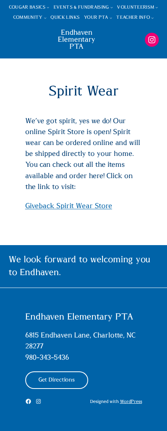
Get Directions (56, 380)
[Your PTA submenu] (111, 17)
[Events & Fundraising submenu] (111, 7)
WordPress (131, 401)
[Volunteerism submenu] (156, 7)
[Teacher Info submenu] (152, 17)
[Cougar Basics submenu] (48, 7)
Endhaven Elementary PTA (76, 39)
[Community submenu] (45, 17)
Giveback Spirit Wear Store (68, 206)
